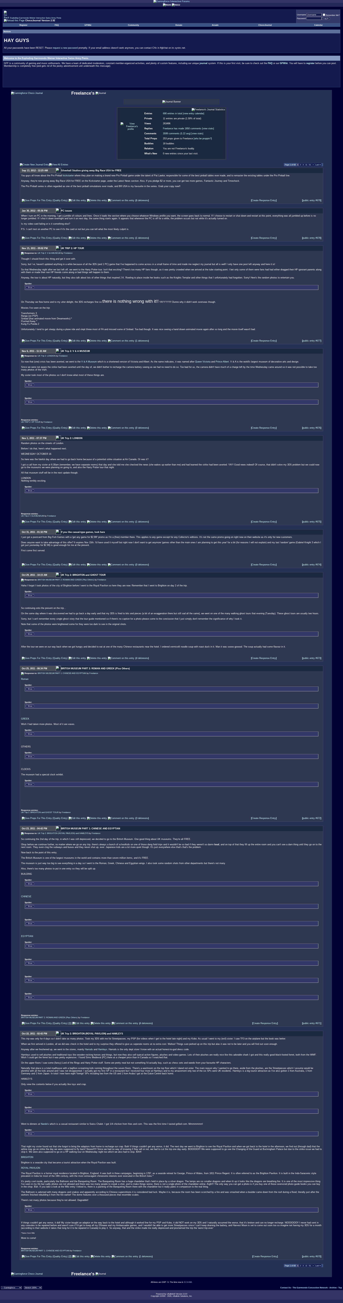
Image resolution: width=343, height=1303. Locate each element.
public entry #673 (311, 658)
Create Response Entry (264, 200)
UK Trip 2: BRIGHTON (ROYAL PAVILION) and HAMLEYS (63, 833)
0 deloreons (142, 427)
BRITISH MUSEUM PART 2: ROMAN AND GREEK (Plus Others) (66, 580)
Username (301, 15)
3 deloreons (142, 818)
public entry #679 (311, 200)
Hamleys (102, 1049)
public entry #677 (311, 340)
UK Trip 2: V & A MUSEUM (49, 253)
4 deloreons (142, 658)
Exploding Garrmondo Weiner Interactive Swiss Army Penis (35, 18)
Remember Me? (333, 15)
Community (133, 25)
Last (318, 165)
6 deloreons (142, 200)
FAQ (57, 25)
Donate (178, 25)
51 (310, 165)
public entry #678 (311, 238)
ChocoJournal (265, 25)
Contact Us (285, 1288)
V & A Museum (89, 361)
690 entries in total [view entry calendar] (183, 113)
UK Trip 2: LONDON (47, 356)
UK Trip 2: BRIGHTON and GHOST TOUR (40, 812)
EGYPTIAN (27, 936)
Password (301, 18)
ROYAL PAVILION (30, 1168)
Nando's (45, 1124)
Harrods (89, 1049)
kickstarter (68, 175)
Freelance (68, 253)
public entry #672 (311, 818)
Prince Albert (222, 361)
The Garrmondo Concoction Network (310, 1288)
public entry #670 (311, 1256)
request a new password (65, 47)
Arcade (215, 25)
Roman (24, 679)
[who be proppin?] (203, 138)
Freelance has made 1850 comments (182, 128)
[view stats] (208, 128)
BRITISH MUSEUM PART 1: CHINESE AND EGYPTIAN (62, 673)
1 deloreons (142, 238)
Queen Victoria (202, 361)
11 (306, 165)
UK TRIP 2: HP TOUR (30, 422)
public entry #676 (311, 427)
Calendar (318, 25)
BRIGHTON (27, 1157)
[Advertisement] (171, 78)
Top (340, 1288)
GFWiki (87, 25)
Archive (333, 1288)
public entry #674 (311, 564)
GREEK (25, 718)
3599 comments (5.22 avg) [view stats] (183, 133)
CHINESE (26, 896)
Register (23, 25)
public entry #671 (311, 1023)
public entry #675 (311, 521)
